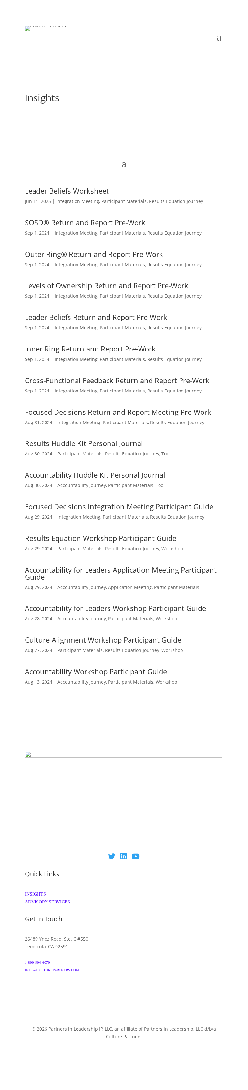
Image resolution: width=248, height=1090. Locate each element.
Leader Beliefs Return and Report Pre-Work (96, 317)
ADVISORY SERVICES (47, 902)
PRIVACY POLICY (52, 1060)
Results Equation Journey (176, 201)
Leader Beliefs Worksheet (67, 191)
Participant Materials (124, 201)
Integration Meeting (77, 201)
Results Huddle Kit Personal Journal (84, 443)
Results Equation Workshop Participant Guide (100, 538)
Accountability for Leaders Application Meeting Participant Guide (121, 573)
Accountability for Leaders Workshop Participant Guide (115, 608)
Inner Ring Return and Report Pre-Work (90, 348)
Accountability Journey (81, 485)
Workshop (172, 548)
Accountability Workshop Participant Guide (96, 671)
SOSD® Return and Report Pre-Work (85, 222)
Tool (165, 454)
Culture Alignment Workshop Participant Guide (103, 640)
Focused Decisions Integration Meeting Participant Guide (119, 506)
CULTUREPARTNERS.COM (124, 1044)
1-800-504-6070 (37, 962)
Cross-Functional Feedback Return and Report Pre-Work (117, 380)
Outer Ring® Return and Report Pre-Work (94, 254)
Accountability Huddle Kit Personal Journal (95, 475)
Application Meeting (130, 587)
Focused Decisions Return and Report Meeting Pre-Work (118, 412)
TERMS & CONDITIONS (198, 1052)
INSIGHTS (35, 894)
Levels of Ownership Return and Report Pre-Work (106, 285)
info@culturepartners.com (52, 970)
